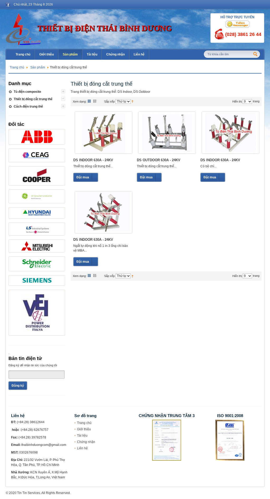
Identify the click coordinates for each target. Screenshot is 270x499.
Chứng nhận (86, 442)
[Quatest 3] (166, 422)
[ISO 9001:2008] (229, 422)
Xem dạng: (79, 101)
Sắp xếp (109, 101)
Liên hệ (82, 448)
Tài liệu (82, 435)
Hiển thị (237, 101)
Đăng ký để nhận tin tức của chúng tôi (32, 365)
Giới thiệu (84, 429)
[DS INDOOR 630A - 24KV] (103, 132)
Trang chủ (17, 67)
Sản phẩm (37, 67)
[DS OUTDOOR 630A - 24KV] (167, 132)
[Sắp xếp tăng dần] (132, 101)
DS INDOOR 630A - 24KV (93, 160)
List (94, 101)
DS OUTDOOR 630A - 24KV (158, 160)
